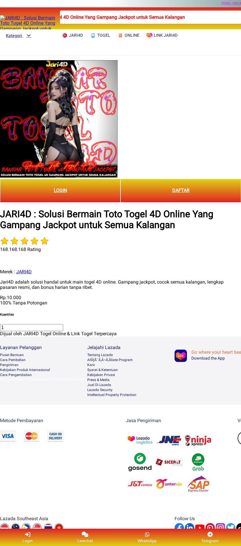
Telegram (210, 540)
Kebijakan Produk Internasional (25, 370)
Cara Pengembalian (16, 375)
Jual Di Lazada (99, 385)
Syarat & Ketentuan (102, 370)
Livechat (85, 540)
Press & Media (98, 380)
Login (27, 540)
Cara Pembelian (13, 360)
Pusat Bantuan (12, 355)
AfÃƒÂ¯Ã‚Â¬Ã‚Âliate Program (110, 360)
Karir (91, 365)
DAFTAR (181, 190)
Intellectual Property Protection (111, 395)
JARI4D (24, 271)
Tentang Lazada (100, 355)
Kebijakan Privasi (101, 375)
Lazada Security (100, 390)
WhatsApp (147, 540)
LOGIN (60, 190)
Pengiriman (9, 365)
